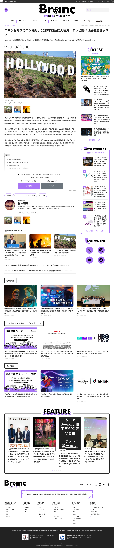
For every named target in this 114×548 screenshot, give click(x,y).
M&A (26, 512)
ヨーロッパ (56, 516)
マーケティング (10, 509)
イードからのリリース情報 (96, 530)
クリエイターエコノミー (97, 507)
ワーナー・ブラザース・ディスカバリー (25, 195)
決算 (26, 509)
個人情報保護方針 (43, 530)
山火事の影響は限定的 (15, 160)
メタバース (76, 509)
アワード (56, 507)
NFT (74, 512)
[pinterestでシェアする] (22, 47)
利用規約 (69, 530)
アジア (55, 514)
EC (74, 521)
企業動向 (27, 507)
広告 (40, 516)
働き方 (76, 21)
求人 (92, 516)
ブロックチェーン (77, 518)
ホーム (12, 21)
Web (40, 512)
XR (74, 507)
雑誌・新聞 (42, 514)
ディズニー (43, 195)
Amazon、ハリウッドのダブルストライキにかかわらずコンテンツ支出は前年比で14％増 (38, 271)
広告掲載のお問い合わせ (32, 530)
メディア (43, 21)
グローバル (54, 21)
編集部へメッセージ (21, 530)
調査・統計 (94, 512)
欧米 (55, 512)
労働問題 (9, 195)
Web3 (74, 514)
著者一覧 (14, 530)
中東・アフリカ (58, 518)
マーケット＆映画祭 (59, 509)
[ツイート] (6, 47)
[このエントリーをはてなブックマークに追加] (27, 47)
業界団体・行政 (95, 514)
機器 (74, 523)
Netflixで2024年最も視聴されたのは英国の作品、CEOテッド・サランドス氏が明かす (37, 265)
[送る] (17, 47)
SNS (40, 507)
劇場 (7, 514)
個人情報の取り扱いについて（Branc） (57, 530)
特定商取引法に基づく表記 (78, 530)
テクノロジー (65, 21)
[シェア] (12, 47)
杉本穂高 (23, 203)
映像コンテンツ (23, 21)
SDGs (92, 509)
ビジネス (34, 21)
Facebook (33, 212)
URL (20, 212)
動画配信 (8, 516)
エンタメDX (76, 516)
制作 (7, 512)
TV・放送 (41, 509)
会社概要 (87, 530)
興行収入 (8, 507)
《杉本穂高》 (72, 190)
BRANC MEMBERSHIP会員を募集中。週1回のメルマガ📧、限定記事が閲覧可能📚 (57, 494)
